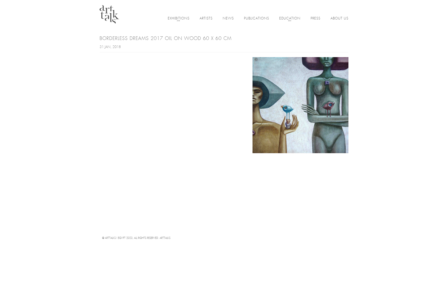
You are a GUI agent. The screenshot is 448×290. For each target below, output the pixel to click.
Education (289, 19)
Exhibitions (179, 19)
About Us (339, 19)
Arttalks (165, 238)
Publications (256, 19)
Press (315, 19)
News (228, 19)
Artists (206, 19)
